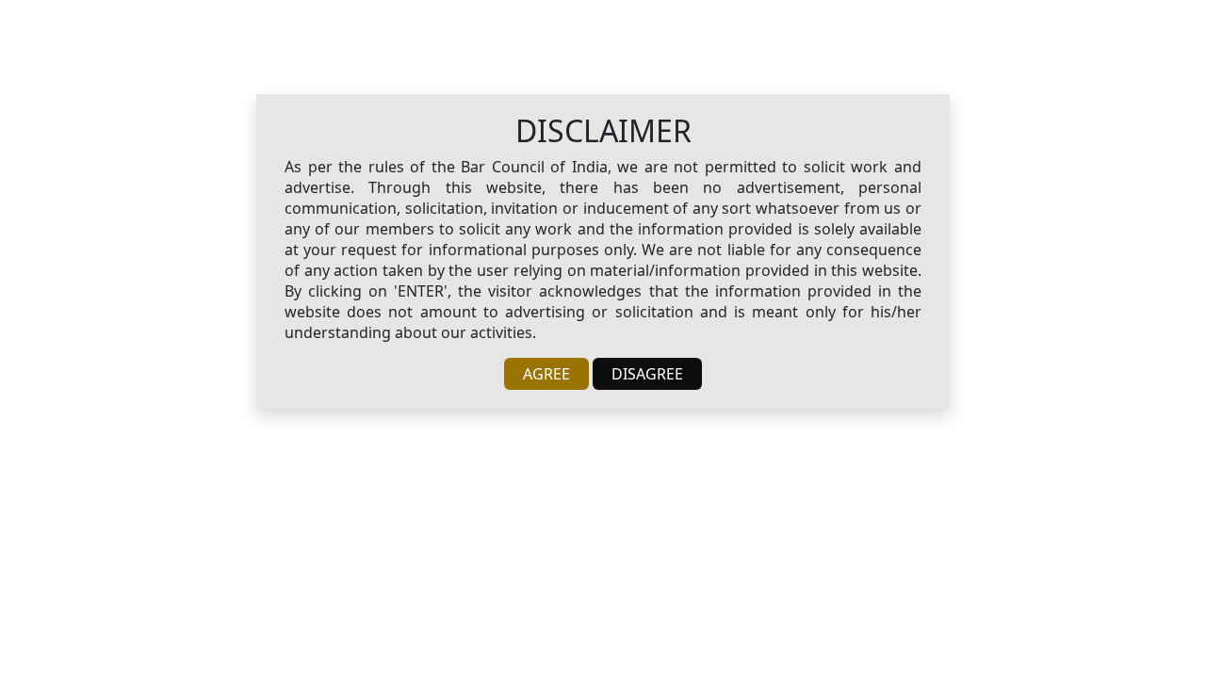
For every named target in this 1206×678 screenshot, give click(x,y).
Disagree (647, 373)
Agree (546, 373)
